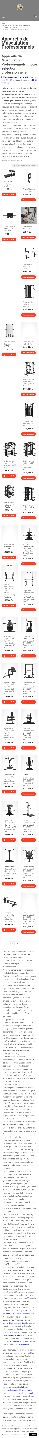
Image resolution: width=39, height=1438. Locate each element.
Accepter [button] (33, 1435)
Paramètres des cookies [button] (19, 1435)
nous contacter (22, 1344)
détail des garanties (17, 1323)
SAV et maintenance (16, 1335)
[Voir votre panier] (36, 17)
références (14, 1341)
